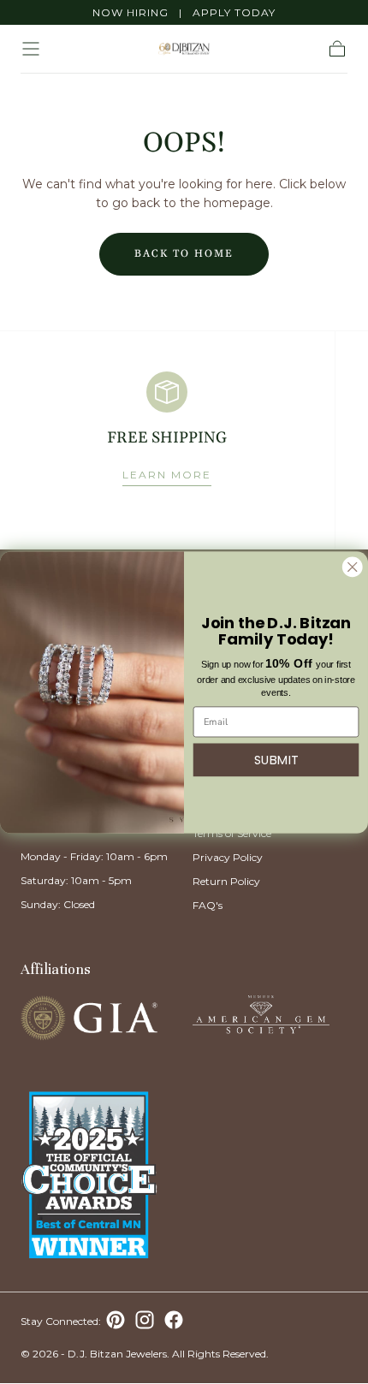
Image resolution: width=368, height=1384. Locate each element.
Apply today (234, 12)
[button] (31, 49)
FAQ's (208, 905)
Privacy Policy (228, 857)
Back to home (184, 253)
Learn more (166, 474)
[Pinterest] (115, 1320)
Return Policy (226, 881)
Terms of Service (232, 833)
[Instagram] (144, 1320)
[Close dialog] (352, 566)
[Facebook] (174, 1320)
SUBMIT (276, 759)
